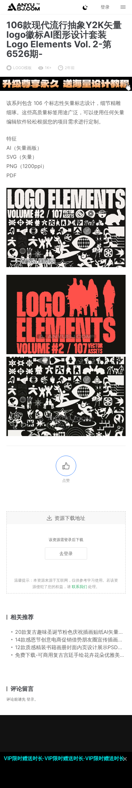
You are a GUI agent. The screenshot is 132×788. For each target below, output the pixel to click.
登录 (30, 699)
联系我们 (79, 586)
